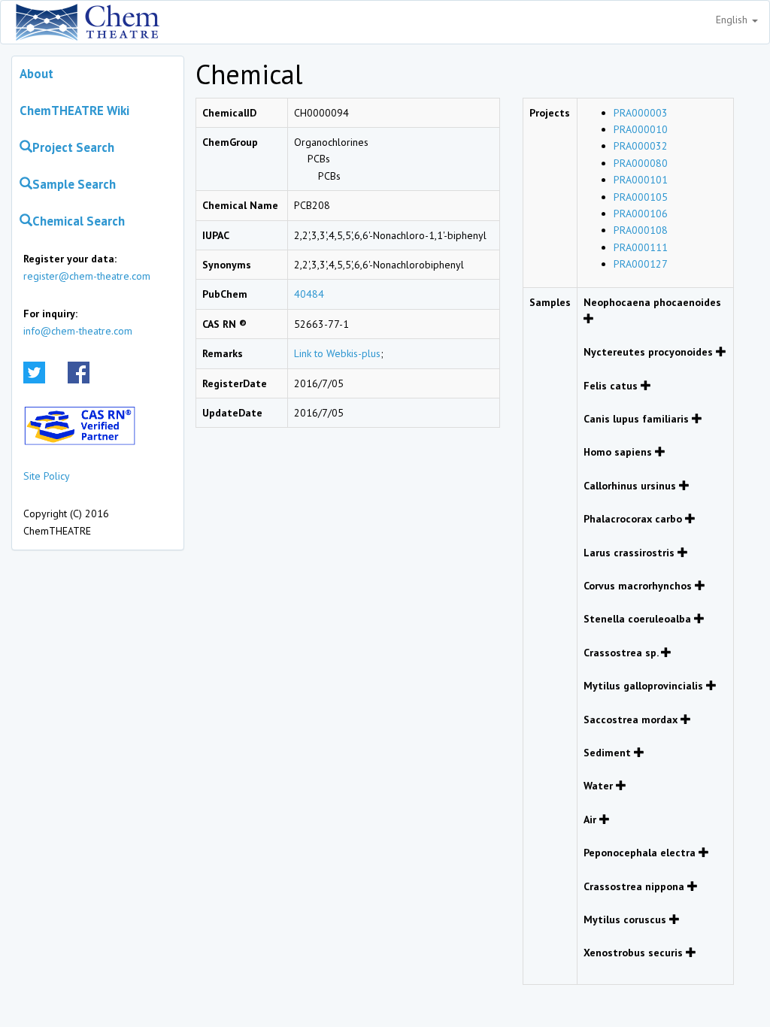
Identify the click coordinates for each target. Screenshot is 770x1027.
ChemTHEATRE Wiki (74, 110)
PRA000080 (641, 163)
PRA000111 (641, 247)
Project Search (73, 147)
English (733, 19)
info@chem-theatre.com (77, 331)
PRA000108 (641, 230)
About (36, 73)
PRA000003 (641, 113)
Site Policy (46, 476)
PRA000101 (641, 179)
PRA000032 (641, 146)
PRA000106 (641, 213)
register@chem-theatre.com (86, 276)
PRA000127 (641, 264)
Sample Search (74, 184)
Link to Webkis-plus (337, 353)
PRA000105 (641, 197)
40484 (309, 294)
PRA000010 (641, 129)
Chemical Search (78, 221)
